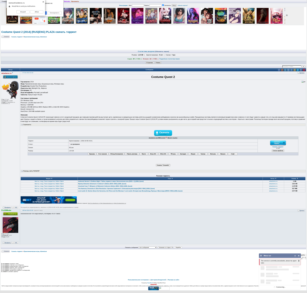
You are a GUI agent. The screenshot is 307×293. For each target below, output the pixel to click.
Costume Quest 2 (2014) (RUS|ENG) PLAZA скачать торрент (39, 31)
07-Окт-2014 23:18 (28, 72)
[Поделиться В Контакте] (301, 70)
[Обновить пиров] (162, 51)
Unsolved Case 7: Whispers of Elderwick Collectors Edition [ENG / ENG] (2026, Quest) (105, 186)
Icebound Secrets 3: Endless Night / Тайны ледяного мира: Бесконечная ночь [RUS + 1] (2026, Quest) (111, 181)
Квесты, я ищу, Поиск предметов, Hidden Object (49, 181)
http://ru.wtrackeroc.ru (94, 203)
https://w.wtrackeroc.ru (120, 203)
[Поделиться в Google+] (282, 70)
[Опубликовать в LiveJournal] (288, 70)
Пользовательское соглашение (138, 279)
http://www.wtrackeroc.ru (106, 203)
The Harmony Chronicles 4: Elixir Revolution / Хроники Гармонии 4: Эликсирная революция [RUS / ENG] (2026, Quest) (116, 188)
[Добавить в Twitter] (298, 70)
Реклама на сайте (173, 279)
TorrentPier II (150, 283)
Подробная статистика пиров (169, 59)
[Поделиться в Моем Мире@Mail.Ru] (291, 70)
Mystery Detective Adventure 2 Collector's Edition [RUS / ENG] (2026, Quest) (102, 183)
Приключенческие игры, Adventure (35, 37)
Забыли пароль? (183, 5)
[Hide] (299, 255)
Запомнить (167, 5)
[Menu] (261, 255)
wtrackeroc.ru (273, 181)
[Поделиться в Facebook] (279, 70)
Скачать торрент (16, 37)
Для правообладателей (158, 279)
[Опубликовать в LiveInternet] (285, 70)
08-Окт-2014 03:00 (28, 210)
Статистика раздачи (146, 51)
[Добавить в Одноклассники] (294, 70)
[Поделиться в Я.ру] (304, 70)
